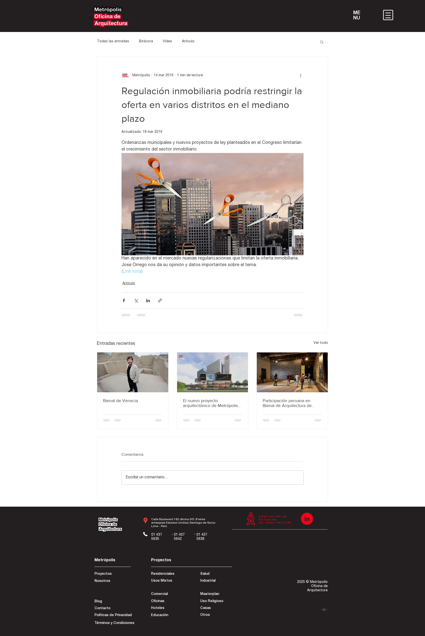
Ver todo (321, 343)
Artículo (188, 41)
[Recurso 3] (307, 524)
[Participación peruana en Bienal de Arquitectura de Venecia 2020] (292, 372)
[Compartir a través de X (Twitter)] (136, 300)
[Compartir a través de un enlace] (160, 300)
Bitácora (146, 41)
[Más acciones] (301, 75)
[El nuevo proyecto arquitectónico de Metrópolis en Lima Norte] (212, 372)
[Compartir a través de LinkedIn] (148, 300)
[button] (321, 42)
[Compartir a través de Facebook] (123, 300)
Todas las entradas (113, 41)
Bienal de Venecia (120, 400)
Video (167, 41)
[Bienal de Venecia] (132, 372)
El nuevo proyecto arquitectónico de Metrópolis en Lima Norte (210, 403)
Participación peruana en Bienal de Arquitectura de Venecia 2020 (287, 403)
